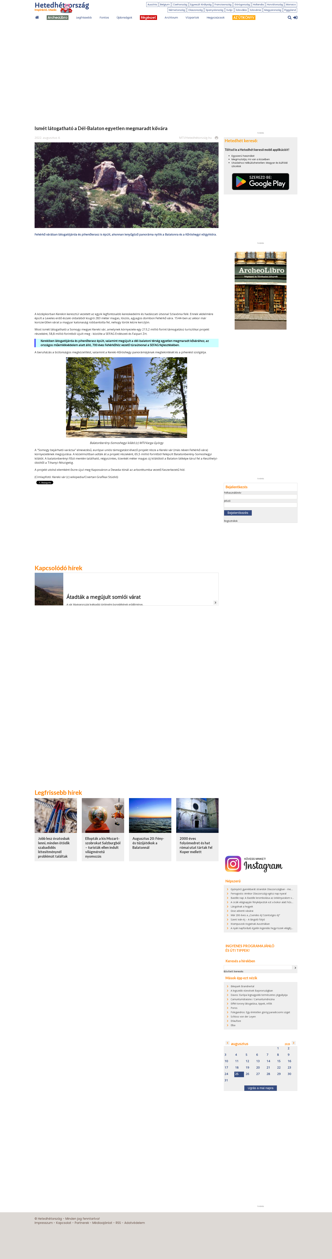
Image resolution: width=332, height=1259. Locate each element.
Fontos (104, 18)
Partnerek (82, 1223)
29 (279, 1074)
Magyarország (272, 10)
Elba (233, 1025)
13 (258, 1061)
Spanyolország (214, 10)
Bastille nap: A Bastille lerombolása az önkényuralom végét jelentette (269, 897)
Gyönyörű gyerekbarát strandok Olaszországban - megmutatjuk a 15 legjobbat (275, 889)
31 (226, 1080)
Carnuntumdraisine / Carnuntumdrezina (253, 999)
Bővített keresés (233, 971)
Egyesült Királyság (200, 4)
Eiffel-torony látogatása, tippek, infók (251, 1003)
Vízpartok (192, 18)
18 (237, 1067)
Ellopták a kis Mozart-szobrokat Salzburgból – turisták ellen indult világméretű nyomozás (103, 847)
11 (237, 1061)
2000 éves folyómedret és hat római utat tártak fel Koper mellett (196, 845)
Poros (234, 1008)
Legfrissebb (84, 18)
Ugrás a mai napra (260, 1088)
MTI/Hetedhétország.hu (195, 138)
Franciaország (223, 4)
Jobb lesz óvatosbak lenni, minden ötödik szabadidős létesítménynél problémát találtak (54, 847)
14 (268, 1061)
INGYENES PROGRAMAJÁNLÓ (249, 946)
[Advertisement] (126, 274)
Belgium (165, 4)
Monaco (291, 4)
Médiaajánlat (102, 1223)
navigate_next (295, 968)
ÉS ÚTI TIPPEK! (237, 950)
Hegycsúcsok (216, 18)
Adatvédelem (134, 1223)
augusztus (239, 1043)
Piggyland (290, 10)
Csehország (180, 4)
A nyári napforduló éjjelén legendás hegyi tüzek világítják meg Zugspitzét (271, 928)
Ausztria (152, 4)
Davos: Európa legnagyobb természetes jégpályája (259, 995)
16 (289, 1061)
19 (247, 1067)
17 (226, 1067)
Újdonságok (124, 18)
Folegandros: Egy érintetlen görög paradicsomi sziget (260, 1012)
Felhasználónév (232, 492)
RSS (118, 1223)
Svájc (229, 10)
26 (247, 1074)
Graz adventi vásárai (242, 910)
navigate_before (227, 1043)
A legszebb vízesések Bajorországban (252, 990)
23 (289, 1067)
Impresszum (44, 1223)
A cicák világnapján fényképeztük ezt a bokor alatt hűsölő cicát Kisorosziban (273, 902)
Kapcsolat (63, 1223)
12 (247, 1061)
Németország (177, 10)
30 (289, 1074)
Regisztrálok (231, 520)
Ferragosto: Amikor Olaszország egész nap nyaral (258, 893)
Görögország (242, 4)
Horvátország (275, 4)
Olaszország (195, 10)
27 (258, 1074)
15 (279, 1061)
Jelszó (227, 500)
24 (226, 1074)
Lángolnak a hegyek (242, 906)
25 (237, 1074)
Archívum (171, 18)
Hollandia (258, 4)
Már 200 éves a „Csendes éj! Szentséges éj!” (255, 915)
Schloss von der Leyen (243, 1016)
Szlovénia (255, 10)
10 (226, 1061)
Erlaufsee (236, 1020)
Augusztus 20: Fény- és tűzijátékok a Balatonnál (148, 842)
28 (268, 1074)
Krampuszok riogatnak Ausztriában (250, 923)
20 (258, 1067)
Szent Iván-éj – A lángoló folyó (248, 919)
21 (268, 1067)
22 (279, 1067)
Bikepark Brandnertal (242, 986)
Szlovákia (241, 10)
